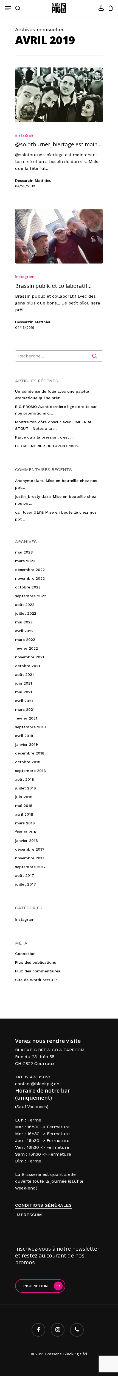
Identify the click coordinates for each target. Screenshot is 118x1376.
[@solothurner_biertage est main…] (59, 94)
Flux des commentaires (37, 971)
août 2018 (24, 779)
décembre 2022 (30, 569)
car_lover (23, 512)
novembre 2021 (29, 657)
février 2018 (26, 832)
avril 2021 (24, 701)
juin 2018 (23, 797)
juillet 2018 (25, 788)
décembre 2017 (29, 849)
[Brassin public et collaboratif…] (59, 236)
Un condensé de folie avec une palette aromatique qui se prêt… (52, 394)
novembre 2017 (29, 858)
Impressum (28, 1214)
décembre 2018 (29, 753)
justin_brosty (27, 496)
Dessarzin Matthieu (33, 180)
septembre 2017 (30, 867)
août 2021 (24, 674)
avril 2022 (24, 631)
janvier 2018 (26, 840)
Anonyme (24, 480)
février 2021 (26, 718)
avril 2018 (24, 814)
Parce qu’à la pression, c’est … (44, 437)
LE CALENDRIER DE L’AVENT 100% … (49, 446)
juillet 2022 (25, 613)
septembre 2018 (30, 770)
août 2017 (24, 875)
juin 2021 (23, 683)
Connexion (25, 953)
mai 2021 (23, 692)
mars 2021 (25, 709)
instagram (25, 135)
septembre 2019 (30, 727)
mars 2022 (25, 639)
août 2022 (24, 604)
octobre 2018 (27, 762)
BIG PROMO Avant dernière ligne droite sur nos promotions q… (56, 409)
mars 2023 (25, 561)
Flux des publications (35, 962)
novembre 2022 (30, 578)
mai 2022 (24, 622)
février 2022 (26, 648)
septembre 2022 (30, 596)
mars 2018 (25, 823)
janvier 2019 (26, 744)
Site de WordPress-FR (36, 980)
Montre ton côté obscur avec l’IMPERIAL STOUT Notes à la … (53, 425)
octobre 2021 (27, 666)
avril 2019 (24, 735)
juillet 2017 (25, 884)
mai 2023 (24, 552)
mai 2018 (23, 805)
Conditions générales (43, 1205)
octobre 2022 (28, 587)
